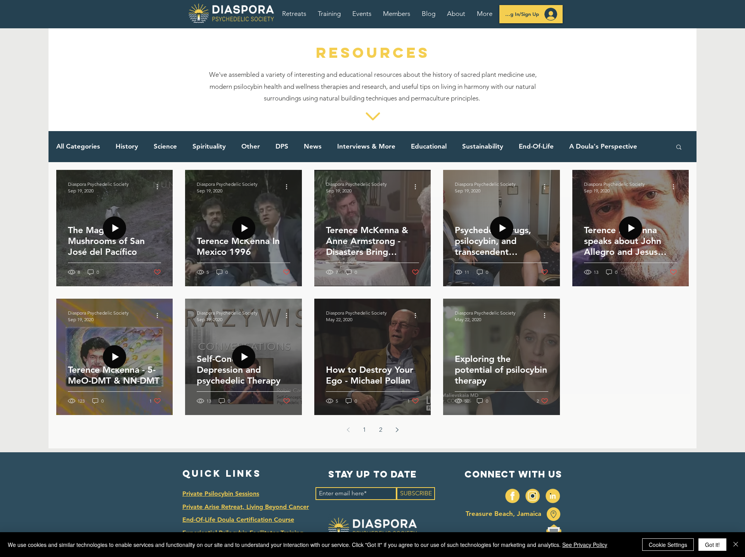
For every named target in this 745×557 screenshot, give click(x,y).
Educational (429, 146)
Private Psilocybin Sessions (220, 493)
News (313, 146)
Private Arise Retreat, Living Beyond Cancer (245, 506)
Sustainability (482, 146)
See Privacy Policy (584, 544)
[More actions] (160, 187)
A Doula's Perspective (603, 146)
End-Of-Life (536, 146)
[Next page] (397, 430)
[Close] (735, 544)
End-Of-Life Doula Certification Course (238, 519)
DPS (281, 146)
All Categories (78, 146)
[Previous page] (348, 430)
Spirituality (209, 146)
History (127, 146)
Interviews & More (366, 146)
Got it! (712, 544)
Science (165, 146)
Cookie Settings (668, 544)
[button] (294, 13)
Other (250, 146)
